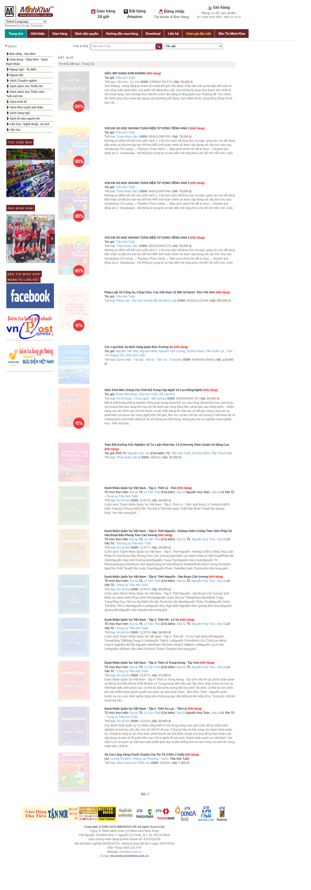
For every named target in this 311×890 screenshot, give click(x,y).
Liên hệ (173, 33)
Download (153, 33)
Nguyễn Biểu (148, 351)
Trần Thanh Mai (221, 453)
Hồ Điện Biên (201, 453)
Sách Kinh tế (17, 102)
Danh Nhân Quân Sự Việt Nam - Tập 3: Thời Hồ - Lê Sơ (141, 619)
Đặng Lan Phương (145, 758)
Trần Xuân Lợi (214, 351)
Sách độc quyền (86, 33)
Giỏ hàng (221, 7)
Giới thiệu (38, 33)
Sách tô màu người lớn (24, 118)
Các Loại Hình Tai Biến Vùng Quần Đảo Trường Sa (138, 347)
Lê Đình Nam (195, 351)
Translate (36, 25)
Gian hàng (59, 33)
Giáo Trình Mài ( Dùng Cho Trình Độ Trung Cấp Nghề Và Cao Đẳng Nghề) (153, 390)
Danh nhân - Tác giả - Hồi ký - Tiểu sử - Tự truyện (149, 359)
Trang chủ (16, 33)
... (117, 102)
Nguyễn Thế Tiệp (127, 351)
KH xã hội (123, 500)
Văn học (15, 129)
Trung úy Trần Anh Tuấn (122, 496)
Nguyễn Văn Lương (172, 351)
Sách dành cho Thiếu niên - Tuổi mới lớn (26, 94)
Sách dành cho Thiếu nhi (26, 86)
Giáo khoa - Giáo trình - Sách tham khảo (27, 62)
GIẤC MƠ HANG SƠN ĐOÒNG (125, 73)
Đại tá (134, 492)
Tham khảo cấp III (128, 457)
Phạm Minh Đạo (126, 394)
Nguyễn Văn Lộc (139, 453)
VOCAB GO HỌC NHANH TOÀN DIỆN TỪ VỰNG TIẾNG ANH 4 (147, 237)
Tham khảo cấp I (128, 136)
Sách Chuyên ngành (23, 80)
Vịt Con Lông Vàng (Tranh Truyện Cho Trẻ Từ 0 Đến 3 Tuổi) (144, 754)
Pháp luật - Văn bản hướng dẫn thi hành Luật (146, 300)
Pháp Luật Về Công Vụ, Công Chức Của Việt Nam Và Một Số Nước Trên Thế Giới (159, 292)
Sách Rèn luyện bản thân (26, 107)
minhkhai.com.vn (130, 852)
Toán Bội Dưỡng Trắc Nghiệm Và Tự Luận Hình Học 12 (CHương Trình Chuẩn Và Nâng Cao (166, 444)
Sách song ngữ (19, 113)
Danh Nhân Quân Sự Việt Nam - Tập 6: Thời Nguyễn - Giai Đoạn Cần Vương (156, 576)
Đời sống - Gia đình (22, 54)
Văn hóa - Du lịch (128, 82)
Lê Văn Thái (152, 492)
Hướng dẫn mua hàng (122, 33)
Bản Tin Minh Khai (231, 33)
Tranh (164, 758)
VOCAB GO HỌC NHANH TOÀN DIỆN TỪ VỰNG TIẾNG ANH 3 (147, 128)
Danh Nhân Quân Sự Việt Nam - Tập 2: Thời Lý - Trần (140, 488)
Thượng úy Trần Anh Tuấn (133, 543)
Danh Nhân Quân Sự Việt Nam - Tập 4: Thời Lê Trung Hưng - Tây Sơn (151, 662)
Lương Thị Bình (120, 758)
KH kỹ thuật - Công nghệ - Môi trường (141, 398)
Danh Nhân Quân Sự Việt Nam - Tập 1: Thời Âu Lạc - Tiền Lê (145, 708)
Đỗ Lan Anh (167, 394)
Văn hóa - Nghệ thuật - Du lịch (29, 124)
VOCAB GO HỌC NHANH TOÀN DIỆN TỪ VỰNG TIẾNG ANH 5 (147, 183)
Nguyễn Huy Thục (204, 539)
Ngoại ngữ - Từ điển (22, 69)
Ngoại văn (16, 75)
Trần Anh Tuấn (125, 77)
